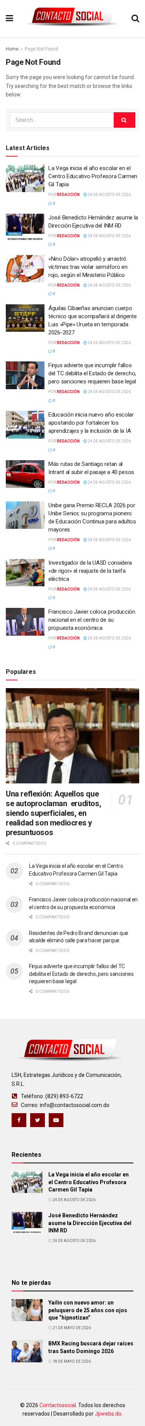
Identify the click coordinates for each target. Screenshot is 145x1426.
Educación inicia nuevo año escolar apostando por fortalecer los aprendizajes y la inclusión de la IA (91, 422)
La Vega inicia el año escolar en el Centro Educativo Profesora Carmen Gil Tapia (92, 176)
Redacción (68, 194)
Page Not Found (41, 49)
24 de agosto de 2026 (109, 194)
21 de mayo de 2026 (71, 1328)
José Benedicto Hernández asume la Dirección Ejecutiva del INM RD (89, 1223)
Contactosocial (57, 1405)
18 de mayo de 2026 (71, 1361)
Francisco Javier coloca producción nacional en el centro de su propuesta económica (91, 619)
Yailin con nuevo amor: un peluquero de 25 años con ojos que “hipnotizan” (87, 1310)
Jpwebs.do (108, 1414)
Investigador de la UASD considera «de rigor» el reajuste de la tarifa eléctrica (90, 570)
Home (12, 49)
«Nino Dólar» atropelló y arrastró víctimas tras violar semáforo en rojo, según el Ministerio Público (87, 266)
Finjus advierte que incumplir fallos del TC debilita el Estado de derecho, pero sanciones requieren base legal (92, 373)
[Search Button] (124, 120)
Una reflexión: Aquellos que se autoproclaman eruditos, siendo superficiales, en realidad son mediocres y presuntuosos (53, 813)
